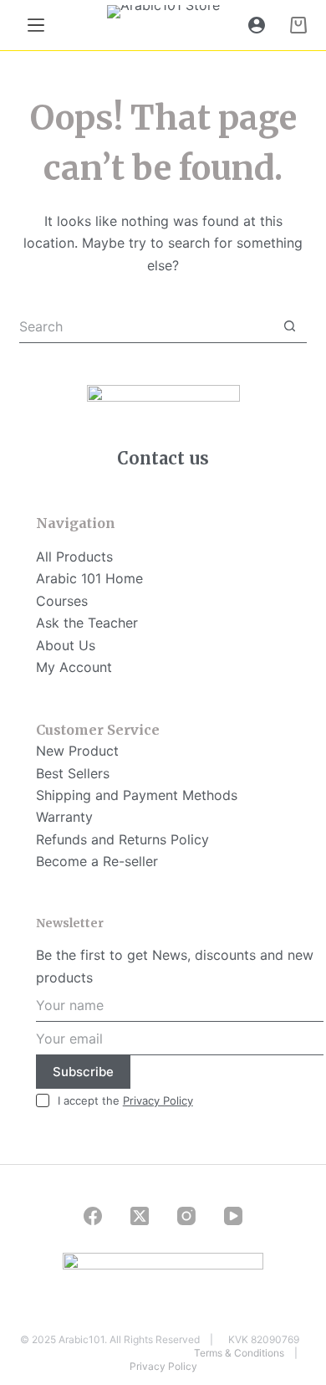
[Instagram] (186, 1216)
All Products (74, 556)
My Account (74, 667)
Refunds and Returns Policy (122, 839)
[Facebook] (93, 1216)
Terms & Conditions (239, 1353)
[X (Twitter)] (139, 1216)
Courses (62, 600)
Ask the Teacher (87, 622)
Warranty (64, 816)
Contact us (163, 458)
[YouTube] (233, 1216)
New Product (77, 750)
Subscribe (83, 1072)
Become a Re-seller (97, 861)
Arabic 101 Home (89, 578)
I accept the (125, 1100)
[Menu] (36, 25)
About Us (65, 645)
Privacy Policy (158, 1100)
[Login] (256, 25)
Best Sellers (73, 773)
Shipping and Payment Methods (136, 795)
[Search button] (290, 326)
